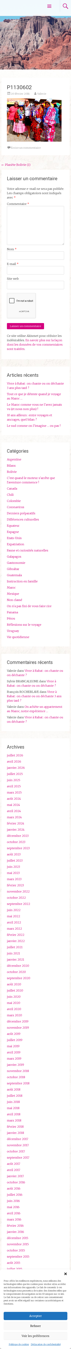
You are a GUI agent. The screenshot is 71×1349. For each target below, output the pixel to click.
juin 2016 (13, 1201)
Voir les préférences (35, 1336)
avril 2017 (13, 1170)
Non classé (14, 600)
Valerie (41, 93)
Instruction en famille (22, 581)
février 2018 (15, 1126)
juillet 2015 (14, 1269)
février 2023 (15, 885)
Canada (12, 488)
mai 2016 (13, 1207)
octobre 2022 (16, 897)
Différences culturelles (23, 519)
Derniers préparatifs (21, 513)
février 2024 (15, 823)
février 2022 (15, 935)
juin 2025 (13, 780)
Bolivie (12, 472)
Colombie (14, 501)
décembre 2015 (17, 1238)
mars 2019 (14, 1058)
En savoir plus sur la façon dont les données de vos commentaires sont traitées (35, 344)
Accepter (35, 1316)
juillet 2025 (15, 774)
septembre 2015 (18, 1256)
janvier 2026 (16, 768)
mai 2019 (13, 1046)
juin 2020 (14, 996)
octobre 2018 (16, 1077)
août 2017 (13, 1164)
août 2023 (14, 854)
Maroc (11, 587)
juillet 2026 (15, 755)
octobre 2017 (16, 1151)
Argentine (14, 459)
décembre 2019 (17, 1021)
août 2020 (14, 984)
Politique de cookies (19, 1344)
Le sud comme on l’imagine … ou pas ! (33, 426)
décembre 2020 (18, 966)
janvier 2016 (15, 1232)
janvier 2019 (15, 1065)
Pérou (11, 618)
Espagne (13, 532)
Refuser (35, 1326)
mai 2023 (13, 873)
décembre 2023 (18, 836)
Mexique (13, 594)
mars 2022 (14, 928)
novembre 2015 (18, 1244)
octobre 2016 (16, 1182)
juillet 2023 (15, 860)
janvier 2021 (15, 959)
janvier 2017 (15, 1176)
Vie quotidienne (18, 637)
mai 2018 (13, 1108)
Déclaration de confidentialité (46, 1344)
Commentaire (18, 204)
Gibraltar (13, 569)
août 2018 (13, 1089)
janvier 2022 (16, 941)
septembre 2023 (18, 848)
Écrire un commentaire (26, 147)
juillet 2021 (15, 947)
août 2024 (14, 798)
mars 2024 (14, 817)
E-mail (13, 264)
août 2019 (13, 1034)
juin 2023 (13, 867)
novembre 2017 (18, 1145)
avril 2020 (14, 1009)
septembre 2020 (18, 978)
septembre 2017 (18, 1157)
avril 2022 (14, 922)
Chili (10, 495)
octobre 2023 (16, 842)
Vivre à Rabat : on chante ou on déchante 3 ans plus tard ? (34, 696)
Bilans (11, 465)
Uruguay (13, 631)
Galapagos (14, 556)
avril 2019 (13, 1052)
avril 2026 (14, 761)
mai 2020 (13, 1003)
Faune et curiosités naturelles (27, 550)
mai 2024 (13, 805)
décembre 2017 (17, 1139)
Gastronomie (16, 563)
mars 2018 (14, 1120)
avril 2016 (13, 1213)
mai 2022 (13, 916)
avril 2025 (14, 786)
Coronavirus (15, 507)
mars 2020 (14, 1015)
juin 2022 (14, 910)
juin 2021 (13, 953)
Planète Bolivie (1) (15, 165)
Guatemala (14, 575)
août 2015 (13, 1263)
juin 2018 (13, 1102)
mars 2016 (14, 1219)
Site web (13, 278)
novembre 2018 (18, 1071)
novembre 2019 (18, 1027)
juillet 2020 (15, 990)
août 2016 (13, 1188)
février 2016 (15, 1225)
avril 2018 (13, 1114)
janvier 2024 (16, 829)
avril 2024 (14, 811)
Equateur (13, 525)
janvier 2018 (15, 1133)
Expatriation (15, 544)
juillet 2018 (14, 1095)
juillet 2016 (14, 1194)
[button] (65, 1274)
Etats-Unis (14, 538)
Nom (12, 249)
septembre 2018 (18, 1083)
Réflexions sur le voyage (24, 624)
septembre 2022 (18, 904)
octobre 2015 (16, 1250)
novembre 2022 (18, 891)
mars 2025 (14, 792)
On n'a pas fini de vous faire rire (29, 606)
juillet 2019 (14, 1040)
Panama (12, 612)
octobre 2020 (16, 972)
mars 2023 (14, 879)
